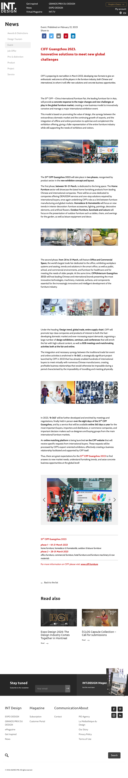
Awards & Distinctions (18, 33)
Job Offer (12, 50)
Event (10, 45)
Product (11, 62)
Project (11, 68)
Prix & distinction (15, 56)
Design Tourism (15, 39)
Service (11, 74)
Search (114, 755)
